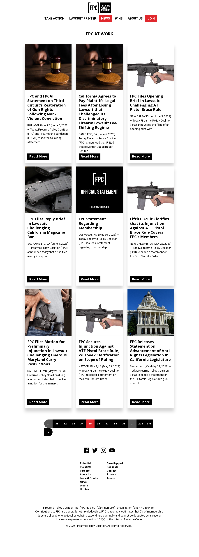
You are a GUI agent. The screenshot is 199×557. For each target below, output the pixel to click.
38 (115, 423)
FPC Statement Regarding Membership (92, 223)
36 (98, 423)
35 (90, 423)
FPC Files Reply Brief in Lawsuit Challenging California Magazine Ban (46, 227)
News (105, 18)
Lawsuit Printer (82, 18)
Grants (84, 485)
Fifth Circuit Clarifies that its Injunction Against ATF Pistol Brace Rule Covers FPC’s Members (149, 227)
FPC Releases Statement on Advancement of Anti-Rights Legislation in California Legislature (150, 350)
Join (151, 18)
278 (140, 423)
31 (56, 423)
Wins (119, 18)
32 (65, 423)
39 (123, 423)
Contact (111, 470)
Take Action (54, 18)
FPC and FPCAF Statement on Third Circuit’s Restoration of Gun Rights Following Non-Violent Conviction (46, 107)
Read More (38, 156)
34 (82, 423)
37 (107, 423)
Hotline (84, 489)
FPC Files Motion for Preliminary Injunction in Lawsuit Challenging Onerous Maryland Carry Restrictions (47, 352)
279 (149, 423)
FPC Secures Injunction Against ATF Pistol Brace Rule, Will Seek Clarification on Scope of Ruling (99, 350)
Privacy (111, 474)
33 (73, 423)
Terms (111, 478)
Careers (85, 470)
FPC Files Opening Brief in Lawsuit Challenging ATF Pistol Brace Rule (146, 102)
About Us (135, 18)
